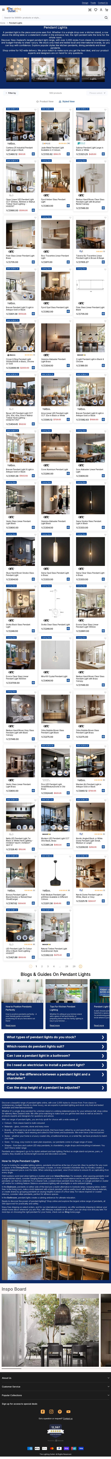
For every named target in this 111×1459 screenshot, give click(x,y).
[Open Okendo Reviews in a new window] (55, 1440)
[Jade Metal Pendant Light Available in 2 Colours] (55, 126)
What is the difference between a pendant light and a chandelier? (48, 1076)
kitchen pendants (68, 45)
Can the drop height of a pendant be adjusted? (43, 1087)
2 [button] (42, 966)
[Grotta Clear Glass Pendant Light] (55, 603)
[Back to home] (13, 9)
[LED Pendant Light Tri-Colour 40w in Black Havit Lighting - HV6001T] (20, 927)
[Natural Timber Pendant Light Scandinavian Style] (55, 927)
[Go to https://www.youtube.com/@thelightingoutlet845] (68, 1412)
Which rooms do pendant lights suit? (35, 1046)
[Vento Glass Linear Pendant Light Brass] (20, 763)
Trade (93, 3)
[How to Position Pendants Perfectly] (22, 991)
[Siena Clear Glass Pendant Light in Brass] (90, 551)
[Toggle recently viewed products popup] (90, 9)
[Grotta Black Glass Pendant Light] (20, 603)
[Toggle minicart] (106, 9)
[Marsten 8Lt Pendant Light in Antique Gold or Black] (90, 763)
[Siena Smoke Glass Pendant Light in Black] (90, 499)
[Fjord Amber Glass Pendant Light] (55, 178)
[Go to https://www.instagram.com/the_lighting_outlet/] (51, 1412)
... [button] (60, 966)
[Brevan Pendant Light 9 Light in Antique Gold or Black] (20, 448)
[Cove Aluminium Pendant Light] (55, 448)
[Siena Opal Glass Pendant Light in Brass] (55, 551)
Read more (11, 1025)
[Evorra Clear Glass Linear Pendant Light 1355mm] (90, 603)
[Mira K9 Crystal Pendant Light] (55, 655)
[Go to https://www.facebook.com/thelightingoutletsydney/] (43, 1412)
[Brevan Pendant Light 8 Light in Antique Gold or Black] (90, 391)
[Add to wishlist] (35, 110)
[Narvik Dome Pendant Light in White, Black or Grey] (90, 873)
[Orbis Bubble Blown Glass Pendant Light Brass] (90, 709)
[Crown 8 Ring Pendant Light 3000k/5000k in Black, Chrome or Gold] (20, 337)
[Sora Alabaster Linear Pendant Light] (90, 448)
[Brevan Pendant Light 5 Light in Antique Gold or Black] (20, 286)
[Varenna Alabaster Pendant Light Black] (55, 499)
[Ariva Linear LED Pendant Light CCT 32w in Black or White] (55, 391)
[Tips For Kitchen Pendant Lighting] (66, 991)
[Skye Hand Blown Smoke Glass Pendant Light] (20, 551)
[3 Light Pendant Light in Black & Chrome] (90, 337)
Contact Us (103, 3)
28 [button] (66, 966)
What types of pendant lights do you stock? (41, 1037)
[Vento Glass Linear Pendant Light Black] (20, 499)
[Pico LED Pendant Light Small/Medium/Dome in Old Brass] (55, 763)
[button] (80, 966)
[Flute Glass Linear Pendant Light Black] (90, 286)
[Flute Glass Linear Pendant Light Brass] (20, 234)
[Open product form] (33, 154)
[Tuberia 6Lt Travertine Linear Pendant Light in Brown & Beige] (90, 234)
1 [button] (36, 966)
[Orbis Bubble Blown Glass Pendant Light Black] (55, 709)
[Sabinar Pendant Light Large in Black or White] (90, 126)
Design (85, 3)
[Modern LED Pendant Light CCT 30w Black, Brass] (55, 817)
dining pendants (87, 45)
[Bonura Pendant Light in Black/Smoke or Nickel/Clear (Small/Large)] (20, 873)
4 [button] (54, 966)
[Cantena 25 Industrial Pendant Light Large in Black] (20, 126)
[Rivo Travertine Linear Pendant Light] (55, 234)
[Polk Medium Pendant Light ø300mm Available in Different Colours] (55, 873)
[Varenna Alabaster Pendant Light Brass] (55, 337)
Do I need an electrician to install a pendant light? (46, 1065)
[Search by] (106, 17)
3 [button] (48, 966)
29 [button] (74, 966)
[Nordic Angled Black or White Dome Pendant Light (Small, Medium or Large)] (90, 817)
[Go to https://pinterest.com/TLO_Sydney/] (60, 1412)
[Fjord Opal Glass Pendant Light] (55, 286)
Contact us (68, 1418)
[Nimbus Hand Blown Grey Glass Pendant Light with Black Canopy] (20, 709)
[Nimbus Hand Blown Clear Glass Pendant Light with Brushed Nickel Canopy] (90, 178)
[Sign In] (101, 9)
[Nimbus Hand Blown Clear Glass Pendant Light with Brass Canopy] (90, 655)
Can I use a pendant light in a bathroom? (38, 1056)
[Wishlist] (95, 9)
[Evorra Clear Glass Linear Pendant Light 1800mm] (20, 655)
